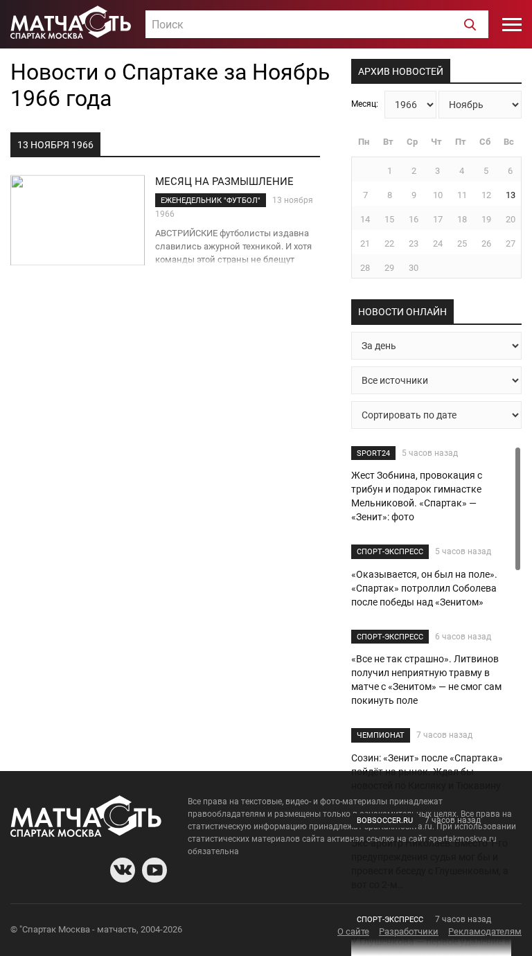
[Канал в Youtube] (154, 870)
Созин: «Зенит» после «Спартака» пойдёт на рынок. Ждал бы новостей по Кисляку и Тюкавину (427, 771)
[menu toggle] (512, 24)
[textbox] (317, 25)
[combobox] (316, 24)
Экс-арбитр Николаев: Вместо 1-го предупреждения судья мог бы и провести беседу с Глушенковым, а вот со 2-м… (429, 864)
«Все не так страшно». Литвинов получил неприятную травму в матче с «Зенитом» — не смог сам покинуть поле (426, 679)
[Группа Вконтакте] (122, 870)
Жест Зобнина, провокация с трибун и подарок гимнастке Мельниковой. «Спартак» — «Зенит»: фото (416, 496)
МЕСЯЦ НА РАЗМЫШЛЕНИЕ (224, 181)
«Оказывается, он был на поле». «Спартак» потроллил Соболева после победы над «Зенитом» (424, 588)
